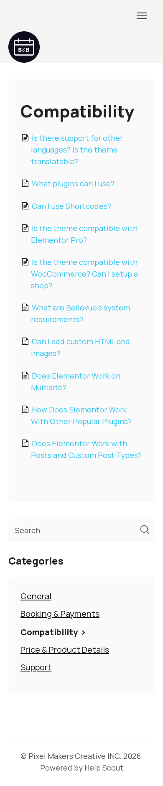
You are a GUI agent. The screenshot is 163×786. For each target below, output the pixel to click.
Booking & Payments (59, 613)
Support (35, 667)
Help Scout (103, 768)
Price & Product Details (64, 649)
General (35, 596)
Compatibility (49, 632)
